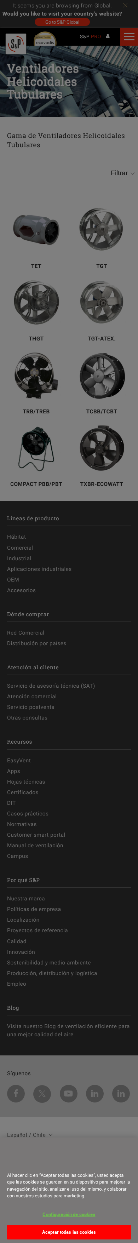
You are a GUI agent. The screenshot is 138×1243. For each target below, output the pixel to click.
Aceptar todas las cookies (69, 1232)
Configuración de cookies (68, 1214)
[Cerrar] (15, 1162)
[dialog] (69, 1190)
